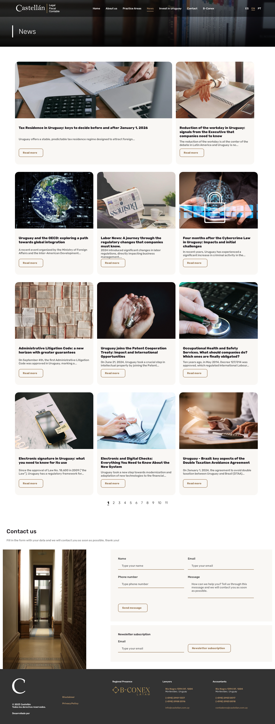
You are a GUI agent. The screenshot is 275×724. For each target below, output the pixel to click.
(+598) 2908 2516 (175, 701)
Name (122, 558)
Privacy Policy (70, 703)
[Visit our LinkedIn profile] (70, 690)
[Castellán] (38, 8)
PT (259, 8)
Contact (192, 8)
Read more (30, 152)
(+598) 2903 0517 (225, 698)
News (150, 8)
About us (111, 8)
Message (194, 577)
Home (96, 8)
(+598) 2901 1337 (175, 698)
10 (159, 503)
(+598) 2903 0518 (226, 701)
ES (247, 8)
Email (191, 558)
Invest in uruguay (170, 8)
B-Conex (208, 8)
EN (253, 8)
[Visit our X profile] (64, 690)
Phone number (128, 577)
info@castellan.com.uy (177, 707)
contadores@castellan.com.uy (232, 707)
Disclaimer (68, 697)
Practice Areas (132, 8)
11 (166, 503)
